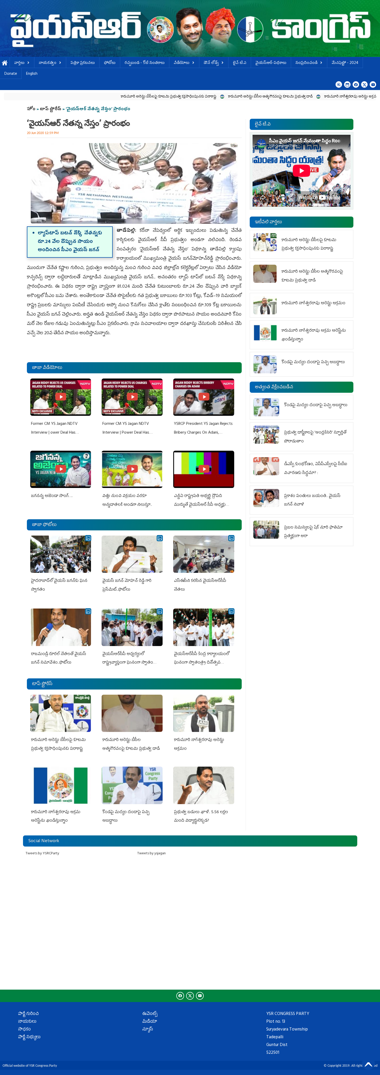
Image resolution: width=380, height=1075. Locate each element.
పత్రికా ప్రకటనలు (83, 63)
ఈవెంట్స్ (149, 1014)
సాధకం (24, 1030)
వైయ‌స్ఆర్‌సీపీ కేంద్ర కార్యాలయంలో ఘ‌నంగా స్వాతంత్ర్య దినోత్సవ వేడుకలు (201, 663)
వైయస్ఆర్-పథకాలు (270, 63)
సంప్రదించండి (306, 63)
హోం (31, 109)
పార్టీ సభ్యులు (29, 1037)
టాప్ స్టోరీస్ (51, 109)
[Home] (190, 28)
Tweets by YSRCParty (42, 853)
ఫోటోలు (110, 63)
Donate (10, 74)
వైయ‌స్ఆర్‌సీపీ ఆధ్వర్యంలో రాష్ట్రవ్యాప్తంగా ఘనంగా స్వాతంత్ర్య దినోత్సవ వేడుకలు (130, 663)
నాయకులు (27, 1022)
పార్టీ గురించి (28, 1014)
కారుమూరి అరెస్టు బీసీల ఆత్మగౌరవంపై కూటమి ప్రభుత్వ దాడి (220, 96)
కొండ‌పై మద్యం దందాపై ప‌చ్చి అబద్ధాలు (313, 362)
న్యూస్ (147, 1030)
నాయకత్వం (47, 63)
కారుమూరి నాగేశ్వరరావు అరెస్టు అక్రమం (302, 96)
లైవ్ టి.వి (239, 63)
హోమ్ (5, 63)
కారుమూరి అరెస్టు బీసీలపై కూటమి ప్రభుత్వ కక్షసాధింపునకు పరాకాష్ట (118, 96)
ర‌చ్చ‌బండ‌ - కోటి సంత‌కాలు (145, 63)
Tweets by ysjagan (151, 853)
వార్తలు (19, 63)
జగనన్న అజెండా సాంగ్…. (52, 496)
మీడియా (149, 1022)
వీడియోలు (181, 63)
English (31, 74)
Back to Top (368, 1063)
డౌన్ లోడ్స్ (211, 63)
